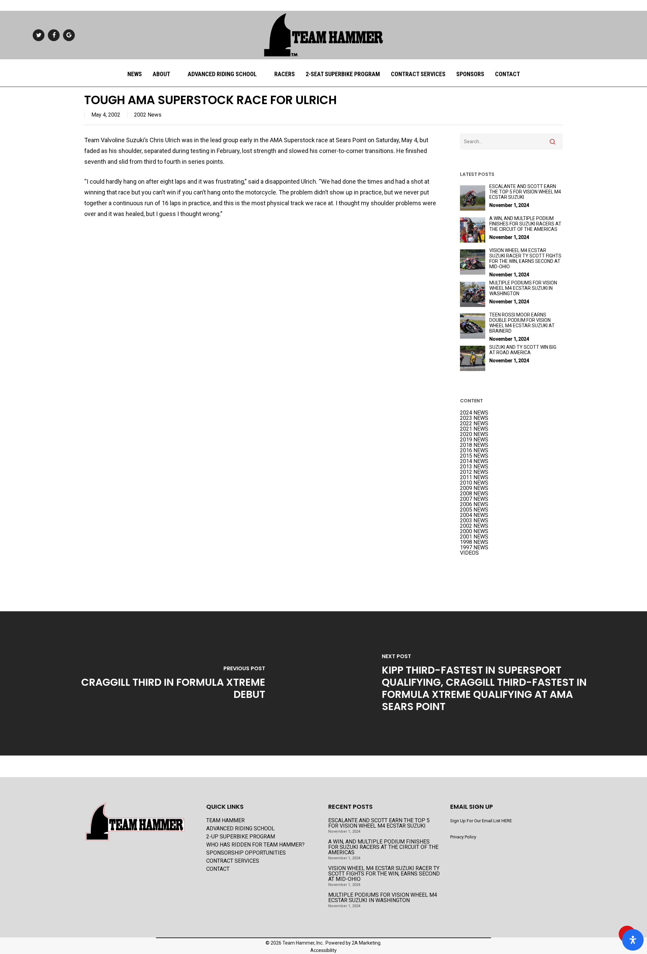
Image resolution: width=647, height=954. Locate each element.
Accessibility (323, 950)
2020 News (474, 434)
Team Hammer (225, 820)
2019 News (474, 439)
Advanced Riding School (240, 828)
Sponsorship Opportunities (246, 853)
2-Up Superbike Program (240, 836)
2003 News (474, 520)
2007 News (474, 499)
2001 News (474, 537)
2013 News (474, 466)
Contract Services (232, 861)
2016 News (474, 450)
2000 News (474, 531)
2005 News (474, 510)
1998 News (474, 542)
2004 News (474, 515)
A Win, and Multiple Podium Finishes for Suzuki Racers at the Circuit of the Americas (383, 847)
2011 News (474, 477)
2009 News (474, 488)
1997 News (474, 547)
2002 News (147, 115)
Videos (469, 553)
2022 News (474, 423)
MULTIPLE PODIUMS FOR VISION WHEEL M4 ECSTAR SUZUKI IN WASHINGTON (382, 897)
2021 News (474, 429)
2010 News (474, 483)
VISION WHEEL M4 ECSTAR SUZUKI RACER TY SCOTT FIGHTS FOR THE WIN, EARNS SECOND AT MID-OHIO (384, 874)
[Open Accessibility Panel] (633, 940)
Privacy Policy (463, 836)
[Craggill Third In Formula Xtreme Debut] (162, 683)
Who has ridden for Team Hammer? (255, 845)
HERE (506, 820)
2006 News (474, 504)
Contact (217, 869)
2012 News (474, 472)
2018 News (474, 445)
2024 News (474, 413)
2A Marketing (366, 943)
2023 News (474, 418)
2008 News (474, 493)
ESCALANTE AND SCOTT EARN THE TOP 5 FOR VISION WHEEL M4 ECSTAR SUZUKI (379, 823)
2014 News (474, 461)
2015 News (474, 456)
